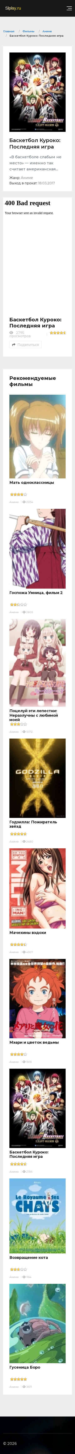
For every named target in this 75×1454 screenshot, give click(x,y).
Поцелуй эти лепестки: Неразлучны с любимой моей (33, 715)
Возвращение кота (28, 1257)
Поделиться (28, 345)
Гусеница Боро (24, 1367)
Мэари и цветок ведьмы (34, 1042)
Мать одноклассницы (31, 482)
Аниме (14, 502)
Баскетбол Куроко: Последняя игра (29, 1154)
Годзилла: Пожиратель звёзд (33, 824)
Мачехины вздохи (27, 932)
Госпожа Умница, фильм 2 (36, 592)
